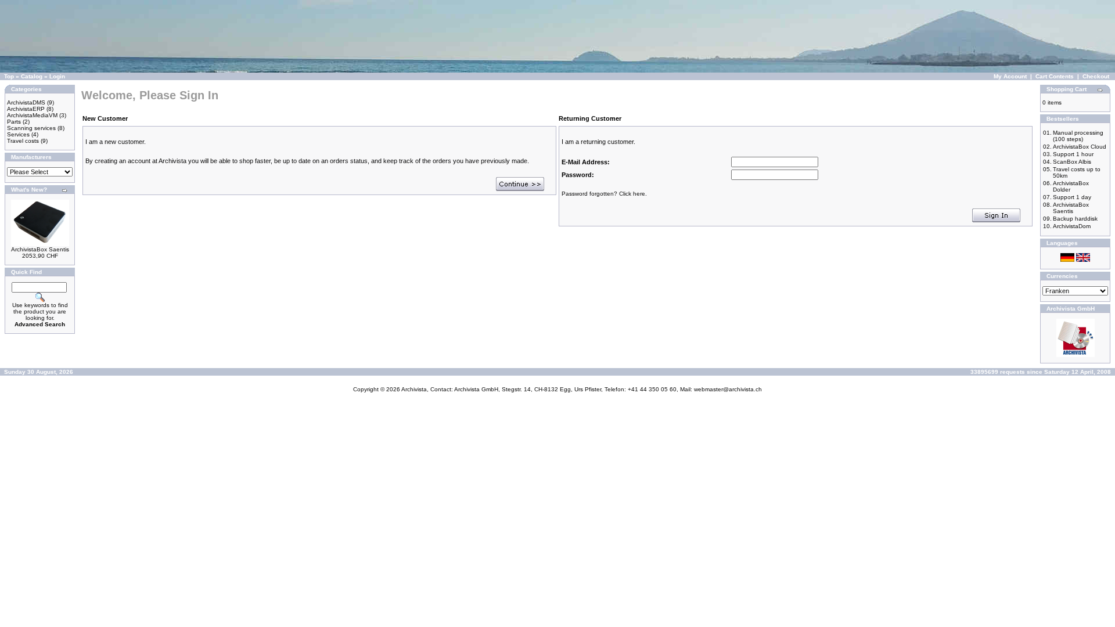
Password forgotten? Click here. (604, 193)
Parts (14, 121)
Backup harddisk (1075, 218)
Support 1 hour (1073, 154)
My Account (1010, 76)
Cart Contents (1054, 76)
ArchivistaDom (1072, 226)
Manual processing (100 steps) (1078, 135)
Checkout (1095, 76)
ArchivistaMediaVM (32, 115)
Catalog (31, 76)
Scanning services (31, 128)
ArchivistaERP (26, 109)
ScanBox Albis (1072, 161)
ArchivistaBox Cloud (1079, 146)
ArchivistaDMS (26, 102)
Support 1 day (1072, 197)
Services (18, 134)
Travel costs (23, 141)
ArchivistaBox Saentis (40, 249)
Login (57, 76)
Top (9, 76)
